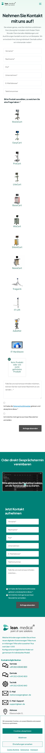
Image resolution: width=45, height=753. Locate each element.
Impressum (34, 750)
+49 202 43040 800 (18, 676)
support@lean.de (17, 704)
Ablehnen (22, 737)
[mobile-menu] (40, 3)
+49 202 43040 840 (18, 685)
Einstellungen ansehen (22, 744)
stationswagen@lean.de (20, 695)
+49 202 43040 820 (18, 667)
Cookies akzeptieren (22, 731)
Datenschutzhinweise (21, 406)
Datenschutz (24, 750)
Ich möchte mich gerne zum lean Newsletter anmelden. (20, 418)
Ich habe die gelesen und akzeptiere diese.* (21, 407)
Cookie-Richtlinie (13, 750)
